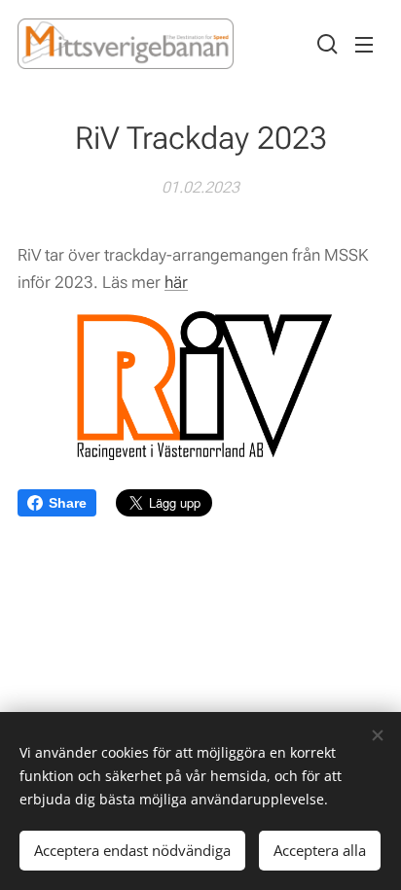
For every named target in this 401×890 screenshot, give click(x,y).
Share (68, 503)
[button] (325, 43)
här (176, 282)
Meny (364, 43)
